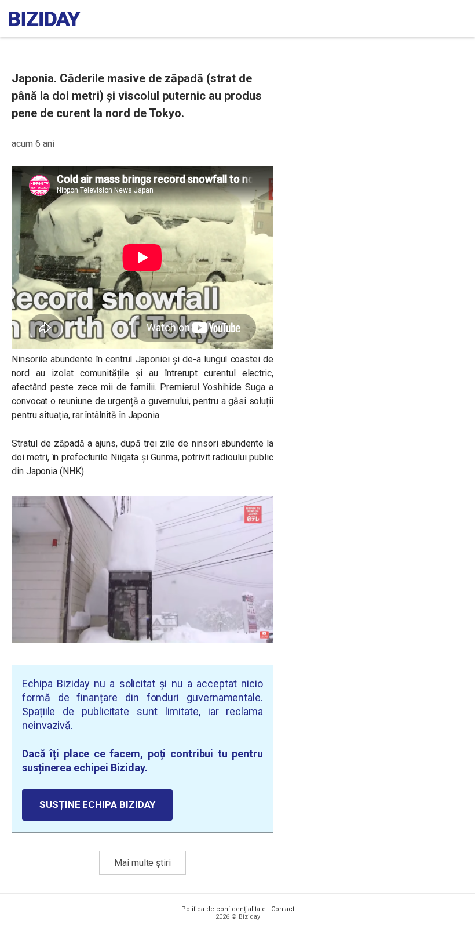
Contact (282, 909)
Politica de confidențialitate (223, 909)
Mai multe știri (142, 862)
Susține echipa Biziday (97, 804)
